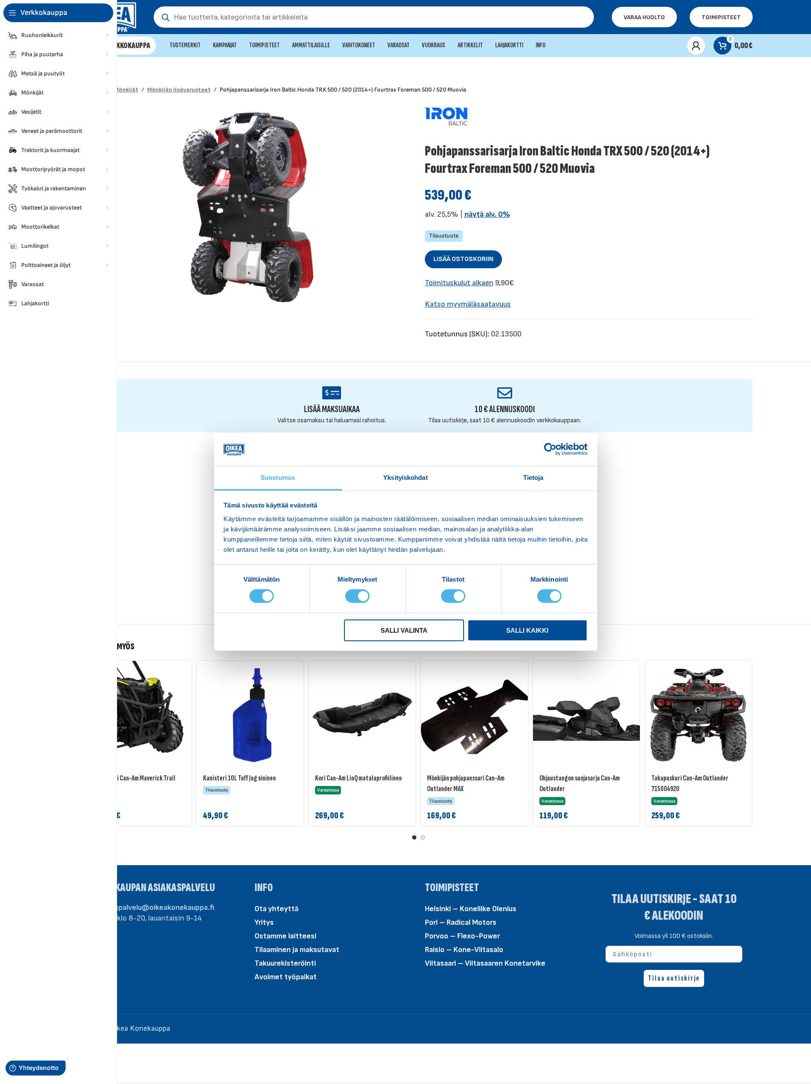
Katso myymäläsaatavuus (468, 304)
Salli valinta (404, 630)
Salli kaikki (527, 630)
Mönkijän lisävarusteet (179, 89)
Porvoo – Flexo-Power (462, 936)
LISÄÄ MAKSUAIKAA (332, 409)
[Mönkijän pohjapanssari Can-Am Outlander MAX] (474, 714)
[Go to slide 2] (423, 837)
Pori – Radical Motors (460, 922)
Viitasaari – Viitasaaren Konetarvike (485, 963)
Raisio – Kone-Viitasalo (464, 949)
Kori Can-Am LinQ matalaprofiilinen (358, 778)
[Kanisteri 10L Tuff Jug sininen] (250, 714)
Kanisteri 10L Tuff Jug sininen (239, 778)
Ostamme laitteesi (285, 936)
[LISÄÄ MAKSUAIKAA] (331, 392)
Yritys (264, 922)
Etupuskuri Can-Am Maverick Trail (133, 778)
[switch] (357, 595)
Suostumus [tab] (278, 477)
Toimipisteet (721, 17)
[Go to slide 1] (414, 837)
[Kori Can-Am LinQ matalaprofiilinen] (362, 714)
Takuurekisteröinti (285, 963)
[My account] (696, 45)
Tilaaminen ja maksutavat (297, 949)
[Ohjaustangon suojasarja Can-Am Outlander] (586, 714)
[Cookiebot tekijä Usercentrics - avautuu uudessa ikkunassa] (550, 449)
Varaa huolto (644, 17)
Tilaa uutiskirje (674, 978)
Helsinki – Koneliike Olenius (470, 908)
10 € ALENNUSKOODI (505, 409)
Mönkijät (126, 89)
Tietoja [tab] (533, 477)
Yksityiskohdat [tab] (405, 477)
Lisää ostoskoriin (463, 259)
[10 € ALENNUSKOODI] (504, 392)
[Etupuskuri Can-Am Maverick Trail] (138, 714)
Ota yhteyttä (276, 908)
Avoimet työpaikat (286, 976)
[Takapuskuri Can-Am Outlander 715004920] (698, 714)
